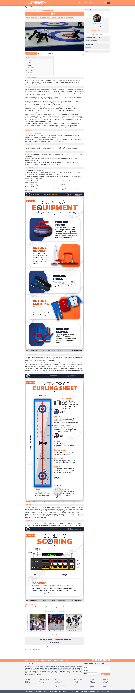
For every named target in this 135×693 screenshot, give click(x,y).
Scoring (29, 74)
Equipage (71, 17)
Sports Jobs (76, 683)
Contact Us (27, 682)
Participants (30, 67)
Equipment (30, 69)
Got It (106, 691)
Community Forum (106, 685)
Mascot (26, 685)
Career (26, 683)
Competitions (92, 682)
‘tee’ (76, 148)
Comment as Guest (61, 646)
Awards (66, 17)
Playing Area (30, 70)
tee (45, 364)
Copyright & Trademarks (60, 683)
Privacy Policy (100, 691)
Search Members (58, 660)
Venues (37, 17)
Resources (76, 681)
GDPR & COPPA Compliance (60, 685)
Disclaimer (57, 686)
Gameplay (30, 72)
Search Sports (36, 7)
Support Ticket (105, 681)
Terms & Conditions (59, 681)
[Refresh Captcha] (88, 674)
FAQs (104, 683)
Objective (30, 65)
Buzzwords (53, 17)
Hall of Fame (41, 682)
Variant (29, 64)
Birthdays (60, 17)
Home (29, 7)
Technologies (92, 683)
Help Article (105, 682)
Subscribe (106, 674)
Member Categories (46, 660)
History (29, 62)
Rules (32, 17)
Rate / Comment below (48, 10)
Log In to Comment (47, 646)
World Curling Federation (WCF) (45, 53)
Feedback (104, 686)
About (28, 17)
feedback (65, 607)
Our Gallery (76, 682)
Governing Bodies (44, 17)
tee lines (54, 360)
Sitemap (75, 685)
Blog (66, 660)
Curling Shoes (30, 181)
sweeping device (42, 176)
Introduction (30, 60)
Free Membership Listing (31, 660)
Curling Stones (30, 172)
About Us (27, 681)
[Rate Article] (58, 642)
